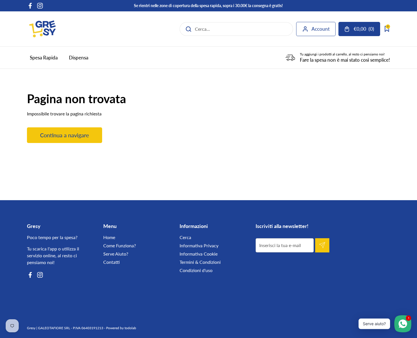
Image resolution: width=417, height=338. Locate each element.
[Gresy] (42, 29)
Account (320, 29)
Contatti (111, 262)
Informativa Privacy (199, 245)
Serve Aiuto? (115, 253)
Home (109, 237)
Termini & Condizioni (200, 262)
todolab (130, 328)
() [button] (367, 30)
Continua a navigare (64, 135)
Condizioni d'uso (196, 270)
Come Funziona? (119, 245)
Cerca (185, 237)
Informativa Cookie (199, 253)
